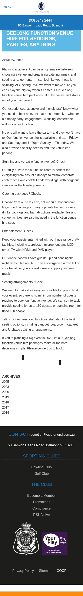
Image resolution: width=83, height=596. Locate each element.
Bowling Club (41, 467)
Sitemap (45, 571)
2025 (5, 381)
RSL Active (41, 515)
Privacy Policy (23, 571)
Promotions (41, 502)
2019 (5, 397)
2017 (5, 407)
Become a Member (41, 495)
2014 (5, 412)
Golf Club (41, 473)
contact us (44, 348)
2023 (5, 387)
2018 (5, 402)
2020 (5, 392)
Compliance (41, 508)
